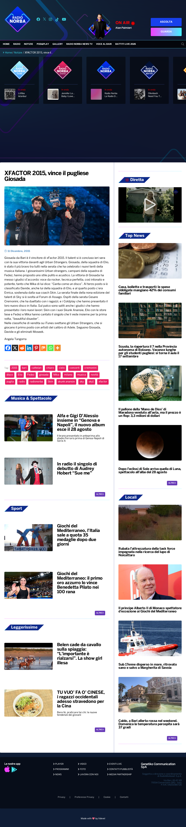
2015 (14, 368)
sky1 (91, 382)
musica (81, 375)
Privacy (61, 797)
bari (24, 368)
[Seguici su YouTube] (64, 20)
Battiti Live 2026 (125, 44)
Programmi (62, 769)
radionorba (36, 382)
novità (94, 375)
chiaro (50, 368)
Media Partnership (120, 775)
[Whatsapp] (50, 348)
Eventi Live (115, 764)
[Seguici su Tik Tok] (57, 20)
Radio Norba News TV (79, 44)
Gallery (57, 44)
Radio (16, 44)
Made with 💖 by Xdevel (93, 819)
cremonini (90, 368)
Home (6, 44)
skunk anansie (66, 382)
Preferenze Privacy (84, 797)
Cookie (107, 797)
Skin (50, 382)
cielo (62, 368)
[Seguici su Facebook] (38, 20)
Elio (20, 375)
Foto (82, 769)
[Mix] (43, 348)
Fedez (30, 375)
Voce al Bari (104, 44)
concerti (75, 368)
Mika (56, 375)
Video (82, 764)
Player (59, 764)
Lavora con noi (88, 775)
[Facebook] (8, 348)
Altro (99, 494)
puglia (10, 382)
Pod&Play (43, 44)
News (58, 775)
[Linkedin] (29, 348)
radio (22, 382)
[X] (15, 348)
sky (82, 382)
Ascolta (166, 22)
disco (10, 375)
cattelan (36, 368)
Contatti (124, 797)
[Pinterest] (36, 348)
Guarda (166, 32)
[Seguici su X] (44, 20)
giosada (43, 375)
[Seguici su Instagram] (50, 20)
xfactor (103, 382)
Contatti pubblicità (121, 769)
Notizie (28, 44)
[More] (57, 348)
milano (68, 375)
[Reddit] (22, 348)
